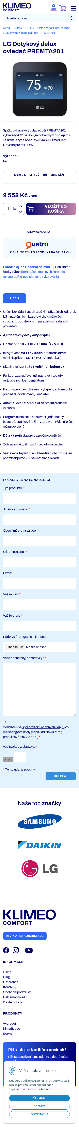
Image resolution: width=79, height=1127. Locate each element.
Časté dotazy (13, 1002)
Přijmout (39, 1097)
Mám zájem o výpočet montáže (39, 175)
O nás (7, 972)
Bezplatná (25, 935)
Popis (14, 298)
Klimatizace (11, 1028)
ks (15, 208)
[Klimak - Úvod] (17, 7)
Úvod (6, 28)
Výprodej (9, 1023)
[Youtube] (29, 950)
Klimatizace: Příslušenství (53, 28)
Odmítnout (39, 1114)
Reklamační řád (14, 997)
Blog (6, 977)
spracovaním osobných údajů (43, 727)
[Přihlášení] (54, 8)
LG (5, 160)
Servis (7, 1033)
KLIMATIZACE (23, 28)
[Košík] (62, 8)
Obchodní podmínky (17, 992)
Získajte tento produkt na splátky (39, 252)
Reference (10, 982)
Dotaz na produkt (38, 232)
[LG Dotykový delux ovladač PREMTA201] (39, 89)
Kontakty (9, 987)
